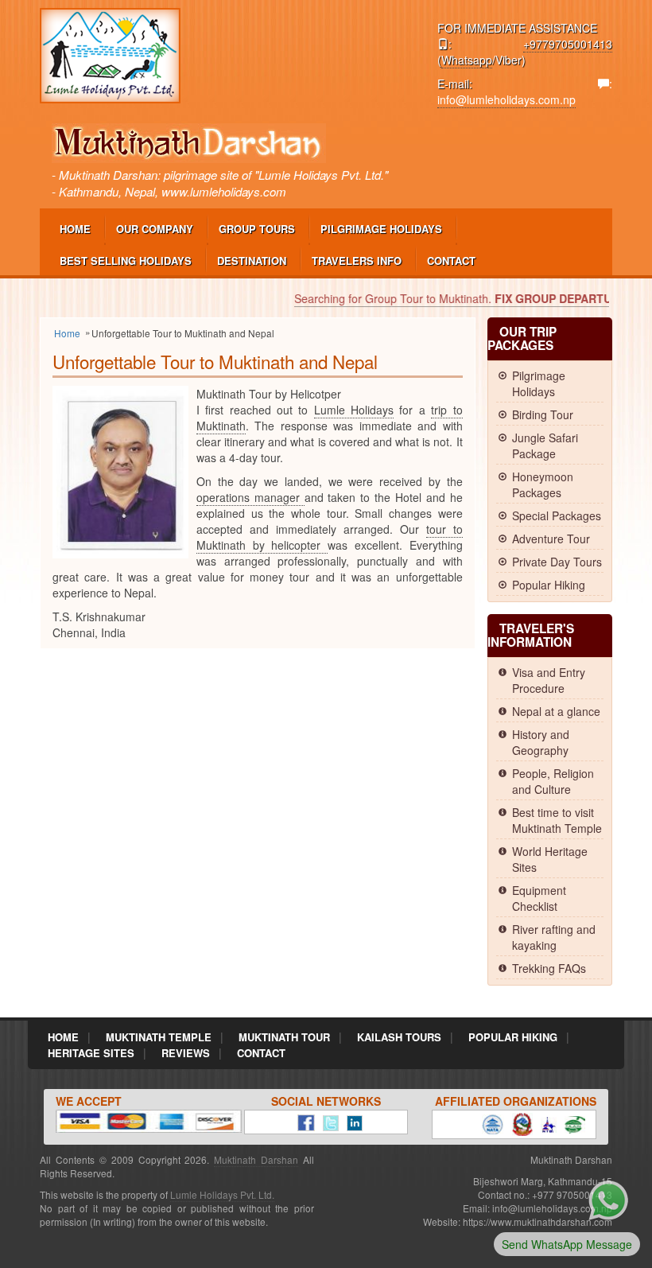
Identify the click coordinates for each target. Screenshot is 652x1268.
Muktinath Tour (284, 1036)
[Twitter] (327, 1121)
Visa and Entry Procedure (548, 680)
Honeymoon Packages (542, 484)
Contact (451, 260)
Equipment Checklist (539, 898)
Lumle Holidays (354, 410)
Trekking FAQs (549, 968)
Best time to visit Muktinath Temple (557, 820)
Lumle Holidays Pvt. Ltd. (222, 1194)
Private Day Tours (557, 562)
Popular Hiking (548, 585)
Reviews (185, 1052)
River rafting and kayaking (554, 937)
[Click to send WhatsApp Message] (608, 1199)
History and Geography (540, 742)
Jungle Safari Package (545, 445)
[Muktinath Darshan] (110, 54)
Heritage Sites (91, 1052)
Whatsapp (466, 60)
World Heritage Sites (550, 859)
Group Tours (257, 228)
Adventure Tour (551, 538)
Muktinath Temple (159, 1036)
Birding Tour (542, 414)
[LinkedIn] (351, 1121)
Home (75, 228)
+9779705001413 (567, 44)
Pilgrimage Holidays (381, 228)
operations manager (250, 497)
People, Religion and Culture (553, 781)
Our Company (154, 228)
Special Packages (556, 515)
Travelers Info (357, 260)
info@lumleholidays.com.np (506, 99)
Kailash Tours (399, 1036)
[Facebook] (302, 1121)
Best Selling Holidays (126, 260)
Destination (251, 260)
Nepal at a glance (556, 711)
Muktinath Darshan (256, 1159)
